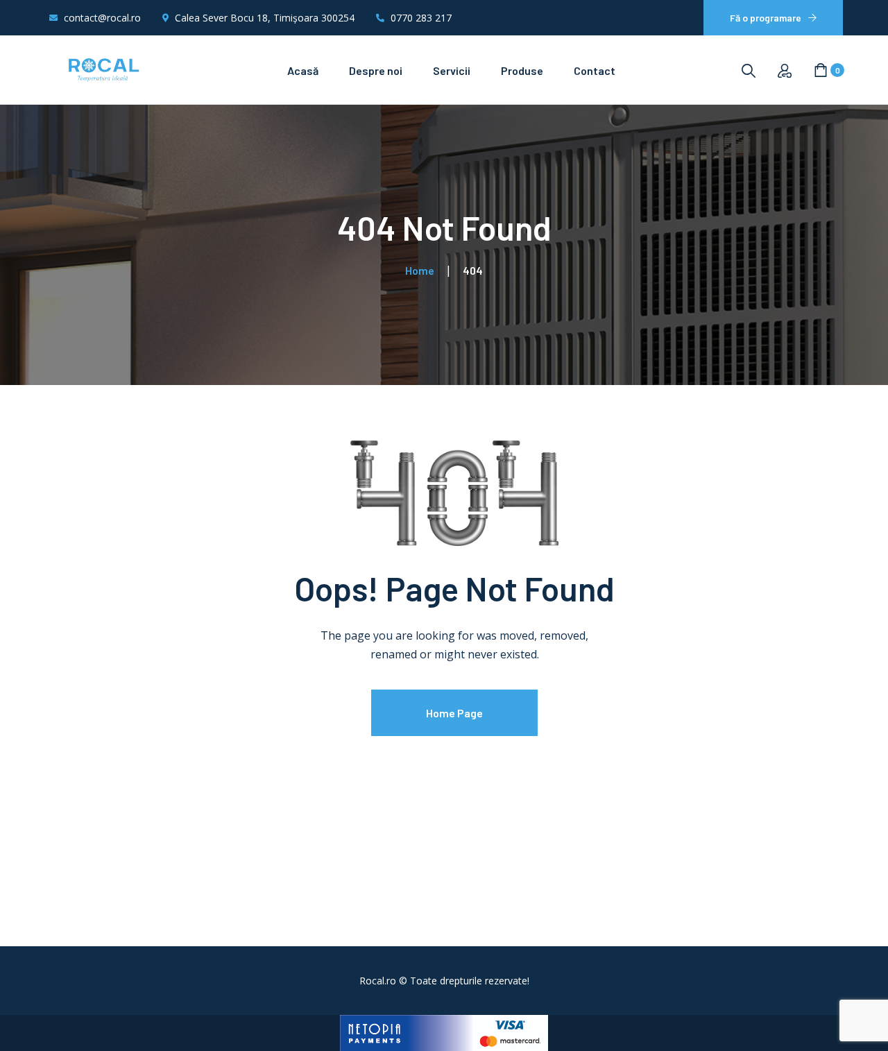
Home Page (454, 712)
